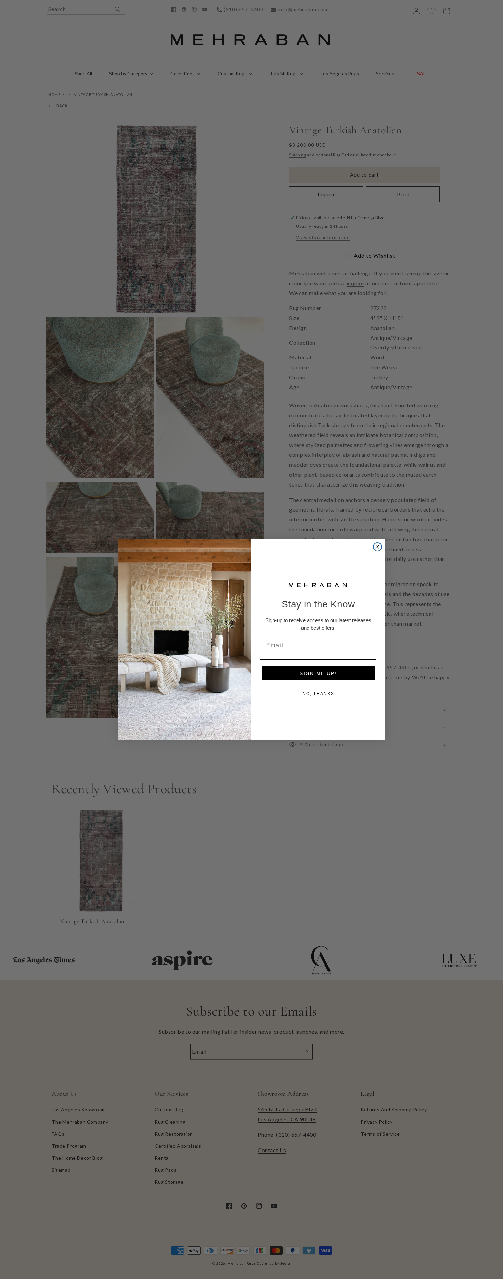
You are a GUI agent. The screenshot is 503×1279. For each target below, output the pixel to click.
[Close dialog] (377, 547)
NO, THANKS (318, 693)
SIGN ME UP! (318, 673)
